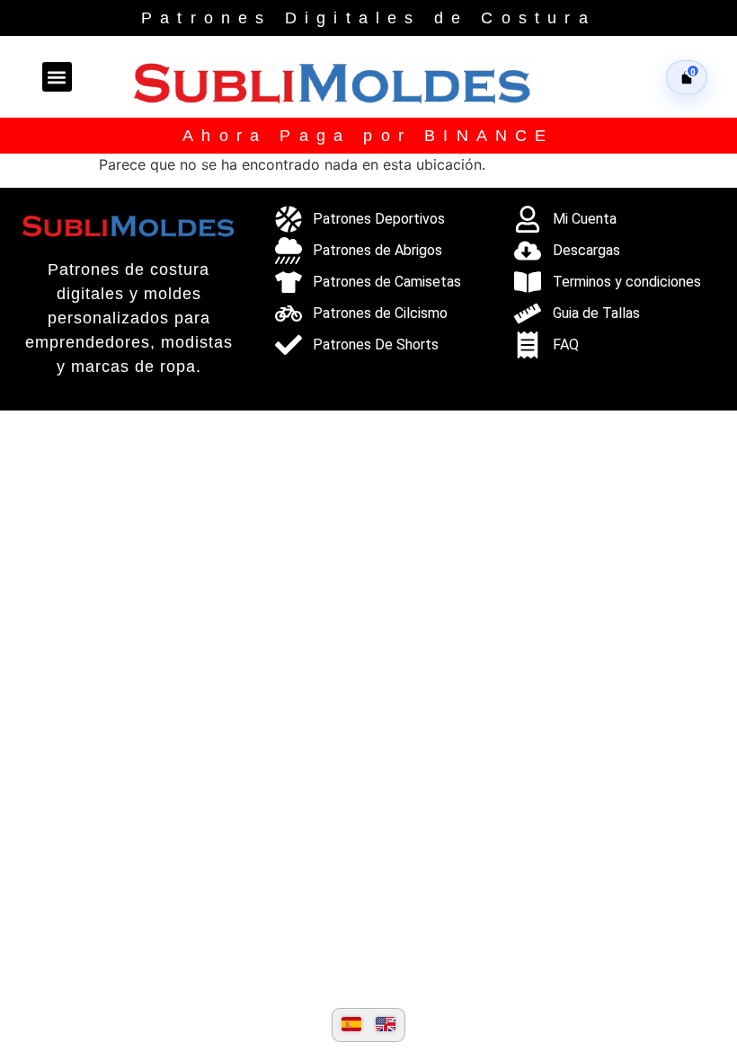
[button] (57, 77)
